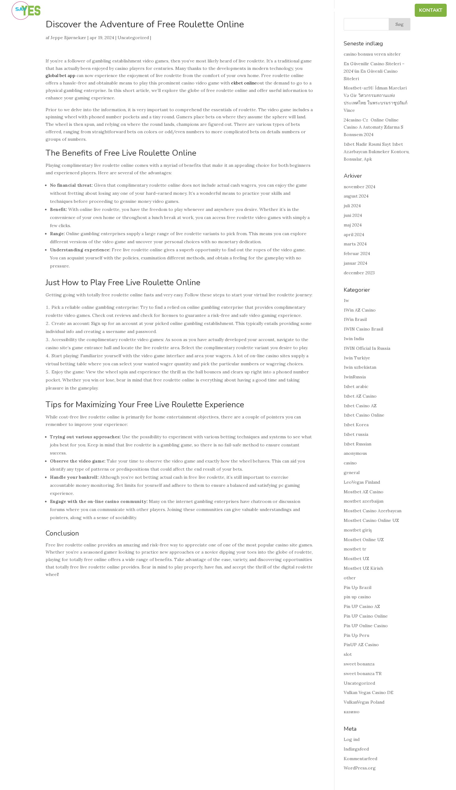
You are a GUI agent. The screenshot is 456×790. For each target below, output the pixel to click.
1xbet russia (356, 434)
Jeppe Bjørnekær (68, 37)
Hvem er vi (236, 11)
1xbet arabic (356, 386)
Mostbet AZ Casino (363, 492)
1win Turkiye (357, 358)
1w (346, 300)
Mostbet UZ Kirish (363, 568)
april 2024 (354, 234)
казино (352, 712)
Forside (203, 11)
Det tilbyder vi (336, 11)
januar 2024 (355, 263)
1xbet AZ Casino (360, 396)
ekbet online (244, 83)
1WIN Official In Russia (367, 348)
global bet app (60, 75)
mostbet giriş (358, 530)
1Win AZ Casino (360, 310)
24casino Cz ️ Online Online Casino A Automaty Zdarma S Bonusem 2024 (373, 127)
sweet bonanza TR (363, 673)
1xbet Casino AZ (360, 406)
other (350, 578)
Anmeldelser (389, 11)
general (352, 472)
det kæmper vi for (283, 11)
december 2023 (359, 273)
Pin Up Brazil (357, 587)
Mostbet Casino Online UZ (371, 520)
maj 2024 (353, 225)
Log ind (352, 739)
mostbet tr (355, 549)
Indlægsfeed (356, 749)
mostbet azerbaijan (363, 501)
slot (348, 654)
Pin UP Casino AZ (362, 606)
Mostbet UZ (356, 558)
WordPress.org (360, 768)
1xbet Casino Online (364, 415)
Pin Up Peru (356, 635)
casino (350, 463)
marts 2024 (355, 244)
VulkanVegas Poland (364, 702)
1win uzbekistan (360, 367)
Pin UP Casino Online (366, 616)
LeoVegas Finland (362, 482)
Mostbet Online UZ (364, 539)
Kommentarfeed (360, 758)
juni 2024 (353, 215)
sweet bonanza (359, 664)
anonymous (355, 453)
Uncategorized (133, 37)
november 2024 (359, 187)
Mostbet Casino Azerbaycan (372, 511)
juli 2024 (352, 205)
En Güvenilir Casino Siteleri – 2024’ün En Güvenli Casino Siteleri (374, 71)
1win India (354, 338)
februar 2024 (357, 253)
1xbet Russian (357, 444)
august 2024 (356, 196)
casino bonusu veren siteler (372, 54)
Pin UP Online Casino (366, 625)
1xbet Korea (356, 424)
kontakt (430, 11)
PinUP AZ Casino (361, 644)
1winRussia (355, 377)
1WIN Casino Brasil (363, 329)
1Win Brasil (355, 319)
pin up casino (357, 597)
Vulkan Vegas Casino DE (368, 692)
